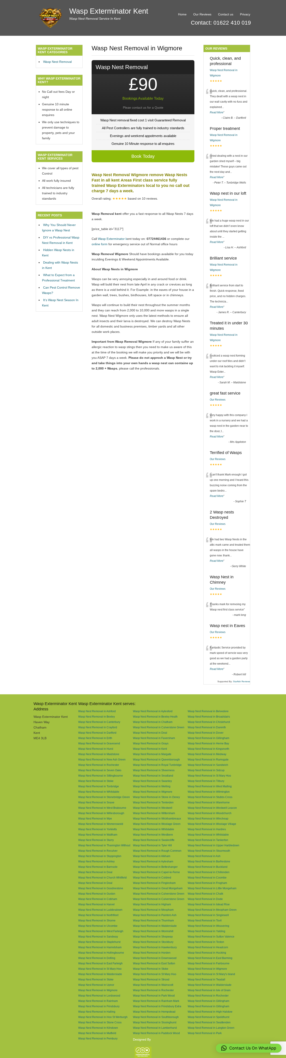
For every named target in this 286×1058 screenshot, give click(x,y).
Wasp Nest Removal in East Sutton (154, 963)
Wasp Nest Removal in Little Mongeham (212, 888)
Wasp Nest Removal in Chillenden (208, 872)
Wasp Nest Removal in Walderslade (155, 925)
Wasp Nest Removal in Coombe (207, 877)
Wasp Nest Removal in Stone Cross (100, 1022)
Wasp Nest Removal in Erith (95, 738)
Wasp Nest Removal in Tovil (205, 920)
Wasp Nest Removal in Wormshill (153, 931)
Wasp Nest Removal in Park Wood (154, 995)
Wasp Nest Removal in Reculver (98, 850)
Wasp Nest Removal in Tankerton (208, 839)
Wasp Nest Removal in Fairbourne (208, 963)
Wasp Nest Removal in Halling (96, 1011)
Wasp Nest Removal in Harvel (96, 904)
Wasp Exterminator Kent (108, 11)
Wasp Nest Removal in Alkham (151, 856)
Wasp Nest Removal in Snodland (153, 775)
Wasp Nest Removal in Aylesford (152, 711)
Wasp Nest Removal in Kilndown (98, 1027)
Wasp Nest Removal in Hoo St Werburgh (103, 1017)
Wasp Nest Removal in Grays (150, 743)
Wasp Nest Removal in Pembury (98, 1038)
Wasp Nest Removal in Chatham (152, 721)
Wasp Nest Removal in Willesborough (101, 813)
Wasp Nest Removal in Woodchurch (209, 813)
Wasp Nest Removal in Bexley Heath (155, 716)
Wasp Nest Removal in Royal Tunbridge (157, 764)
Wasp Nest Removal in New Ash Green (102, 759)
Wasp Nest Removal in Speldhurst (208, 1017)
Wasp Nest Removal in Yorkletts (97, 829)
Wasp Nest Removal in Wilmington (209, 791)
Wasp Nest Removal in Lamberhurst (155, 1027)
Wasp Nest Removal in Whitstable (98, 791)
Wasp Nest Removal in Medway (207, 754)
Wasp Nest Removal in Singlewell (208, 915)
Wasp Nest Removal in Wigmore (152, 791)
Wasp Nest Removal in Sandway (98, 936)
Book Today (143, 156)
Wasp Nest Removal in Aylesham (153, 861)
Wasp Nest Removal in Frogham (207, 882)
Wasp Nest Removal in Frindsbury (99, 1006)
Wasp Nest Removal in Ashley (96, 861)
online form (99, 244)
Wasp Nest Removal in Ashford (97, 711)
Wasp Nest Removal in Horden (151, 952)
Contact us (225, 14)
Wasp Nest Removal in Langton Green (211, 1027)
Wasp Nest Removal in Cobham (97, 899)
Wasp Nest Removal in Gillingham (208, 738)
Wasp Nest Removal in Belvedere (208, 711)
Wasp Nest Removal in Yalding (206, 931)
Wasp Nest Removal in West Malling (210, 786)
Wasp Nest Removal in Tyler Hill (152, 845)
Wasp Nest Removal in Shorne (97, 920)
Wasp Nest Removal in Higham (152, 904)
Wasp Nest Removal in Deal (150, 732)
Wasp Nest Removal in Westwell (152, 807)
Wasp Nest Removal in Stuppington (99, 856)
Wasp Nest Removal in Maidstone (98, 754)
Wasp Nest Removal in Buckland (207, 866)
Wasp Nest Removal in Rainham (98, 1000)
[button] (249, 1048)
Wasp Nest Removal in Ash (204, 856)
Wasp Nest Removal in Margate (152, 754)
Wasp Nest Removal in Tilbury (206, 780)
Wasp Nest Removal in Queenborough (156, 759)
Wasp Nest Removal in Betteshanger (155, 866)
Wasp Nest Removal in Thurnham (153, 920)
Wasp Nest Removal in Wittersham (154, 813)
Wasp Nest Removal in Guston (96, 893)
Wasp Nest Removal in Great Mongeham (158, 888)
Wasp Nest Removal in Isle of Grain (209, 990)
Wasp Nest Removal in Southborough (156, 1017)
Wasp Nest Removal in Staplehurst (99, 941)
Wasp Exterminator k (112, 239)
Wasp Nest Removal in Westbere (153, 834)
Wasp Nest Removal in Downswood (155, 958)
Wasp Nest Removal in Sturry (96, 839)
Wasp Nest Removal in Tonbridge (98, 786)
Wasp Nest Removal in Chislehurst (209, 721)
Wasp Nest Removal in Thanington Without (104, 845)
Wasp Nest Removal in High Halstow (210, 1011)
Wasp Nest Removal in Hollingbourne (101, 952)
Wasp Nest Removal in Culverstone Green (158, 727)
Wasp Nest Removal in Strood (151, 979)
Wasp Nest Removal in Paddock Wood (156, 1033)
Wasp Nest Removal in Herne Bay (208, 743)
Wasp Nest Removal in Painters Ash (155, 915)
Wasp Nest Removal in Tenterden (153, 802)
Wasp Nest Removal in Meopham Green (212, 909)
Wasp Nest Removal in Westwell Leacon (212, 807)
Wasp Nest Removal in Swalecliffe (154, 839)
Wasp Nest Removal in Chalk (205, 893)
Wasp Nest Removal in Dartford (97, 732)
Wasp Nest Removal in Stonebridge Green (104, 797)
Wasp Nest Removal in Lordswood (99, 995)
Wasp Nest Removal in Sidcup (206, 770)
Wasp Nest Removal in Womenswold (100, 823)
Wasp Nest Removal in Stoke (96, 780)
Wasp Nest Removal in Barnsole (98, 866)
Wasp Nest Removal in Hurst (95, 748)
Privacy (245, 14)
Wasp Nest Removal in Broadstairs (209, 716)
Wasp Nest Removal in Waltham (97, 834)
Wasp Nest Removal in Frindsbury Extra (157, 1006)
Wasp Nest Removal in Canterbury (99, 721)
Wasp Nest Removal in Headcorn (208, 947)
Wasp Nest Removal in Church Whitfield (102, 877)
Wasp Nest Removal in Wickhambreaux (157, 818)
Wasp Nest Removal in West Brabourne (102, 807)
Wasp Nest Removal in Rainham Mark (156, 1000)
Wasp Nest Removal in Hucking (207, 952)
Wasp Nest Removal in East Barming (210, 958)
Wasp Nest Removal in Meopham (153, 909)
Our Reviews (202, 14)
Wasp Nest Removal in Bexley (96, 716)
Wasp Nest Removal (57, 61)
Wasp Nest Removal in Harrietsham (100, 947)
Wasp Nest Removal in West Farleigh (100, 931)
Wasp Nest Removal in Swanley (152, 780)
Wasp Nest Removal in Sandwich (208, 764)
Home (182, 14)
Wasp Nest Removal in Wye (95, 818)
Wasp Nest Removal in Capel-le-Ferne (156, 872)
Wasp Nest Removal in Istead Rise (209, 904)
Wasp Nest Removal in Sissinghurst (154, 1022)
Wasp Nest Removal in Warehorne (209, 802)
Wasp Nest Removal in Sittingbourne (100, 775)
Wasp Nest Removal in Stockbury (153, 941)
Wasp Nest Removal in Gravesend (99, 743)
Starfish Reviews (241, 681)
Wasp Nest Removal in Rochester (98, 764)
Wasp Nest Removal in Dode (205, 899)
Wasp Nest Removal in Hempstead (154, 1011)
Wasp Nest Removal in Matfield (97, 1033)
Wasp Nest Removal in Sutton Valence (211, 936)
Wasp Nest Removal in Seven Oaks (99, 770)
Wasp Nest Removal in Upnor (96, 984)
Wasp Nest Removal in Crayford (97, 727)
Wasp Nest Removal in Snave (96, 802)
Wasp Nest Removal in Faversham (154, 738)
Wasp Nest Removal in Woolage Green (157, 823)
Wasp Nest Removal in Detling (96, 958)
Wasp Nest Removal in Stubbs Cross (210, 797)
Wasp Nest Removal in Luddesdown (100, 909)
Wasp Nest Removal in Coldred (152, 877)
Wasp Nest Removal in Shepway (153, 936)
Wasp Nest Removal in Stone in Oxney (156, 797)
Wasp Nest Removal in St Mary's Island (211, 974)
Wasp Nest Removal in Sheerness (154, 770)
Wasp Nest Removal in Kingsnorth (208, 748)
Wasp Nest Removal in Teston (206, 941)
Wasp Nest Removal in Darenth (207, 727)
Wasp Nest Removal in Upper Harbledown (213, 845)
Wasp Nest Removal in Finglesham (154, 882)
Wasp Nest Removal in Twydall (206, 979)
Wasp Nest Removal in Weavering (208, 925)
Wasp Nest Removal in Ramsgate (208, 759)
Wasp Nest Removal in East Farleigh (100, 963)
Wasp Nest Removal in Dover (205, 732)
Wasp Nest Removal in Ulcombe (98, 925)
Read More (216, 112)
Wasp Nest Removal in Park (205, 1033)
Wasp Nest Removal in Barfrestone (209, 861)
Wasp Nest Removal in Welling (151, 786)
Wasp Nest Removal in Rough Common (157, 850)
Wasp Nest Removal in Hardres (207, 829)
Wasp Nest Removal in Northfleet (98, 915)
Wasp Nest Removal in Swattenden (209, 1022)
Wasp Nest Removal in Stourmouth (209, 850)
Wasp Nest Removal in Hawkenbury (155, 947)
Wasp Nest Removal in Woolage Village (212, 823)
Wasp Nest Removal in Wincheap (208, 818)
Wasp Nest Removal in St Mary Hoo (209, 775)
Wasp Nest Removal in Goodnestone (100, 888)
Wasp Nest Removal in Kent (150, 748)
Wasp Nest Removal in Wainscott (153, 984)
